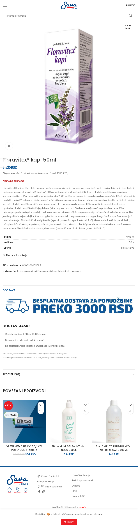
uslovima (97, 514)
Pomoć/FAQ (78, 496)
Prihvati (69, 522)
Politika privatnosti (82, 480)
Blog (74, 490)
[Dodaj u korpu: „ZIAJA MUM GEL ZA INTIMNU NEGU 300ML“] (85, 411)
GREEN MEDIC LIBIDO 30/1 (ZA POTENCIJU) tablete (24, 448)
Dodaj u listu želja (16, 255)
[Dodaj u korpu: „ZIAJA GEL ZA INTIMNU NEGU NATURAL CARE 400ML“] (130, 411)
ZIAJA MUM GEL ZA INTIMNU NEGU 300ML (69, 448)
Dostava (9, 290)
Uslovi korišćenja (81, 475)
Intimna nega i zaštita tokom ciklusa (37, 271)
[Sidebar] (4, 162)
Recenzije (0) (11, 374)
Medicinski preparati (69, 271)
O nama (76, 485)
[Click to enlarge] (9, 146)
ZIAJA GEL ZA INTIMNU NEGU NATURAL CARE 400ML (114, 448)
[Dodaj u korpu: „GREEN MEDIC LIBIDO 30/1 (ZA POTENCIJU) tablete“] (41, 411)
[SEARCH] (130, 15)
